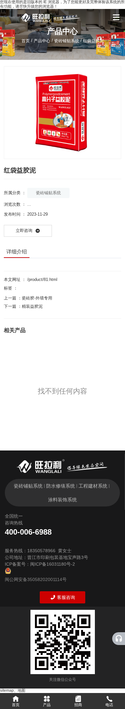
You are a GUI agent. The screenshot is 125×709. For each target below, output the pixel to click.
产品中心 (42, 40)
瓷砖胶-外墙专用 (37, 298)
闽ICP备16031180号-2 (52, 564)
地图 (21, 690)
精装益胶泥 (32, 306)
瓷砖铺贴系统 (66, 40)
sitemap (7, 690)
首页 (26, 40)
